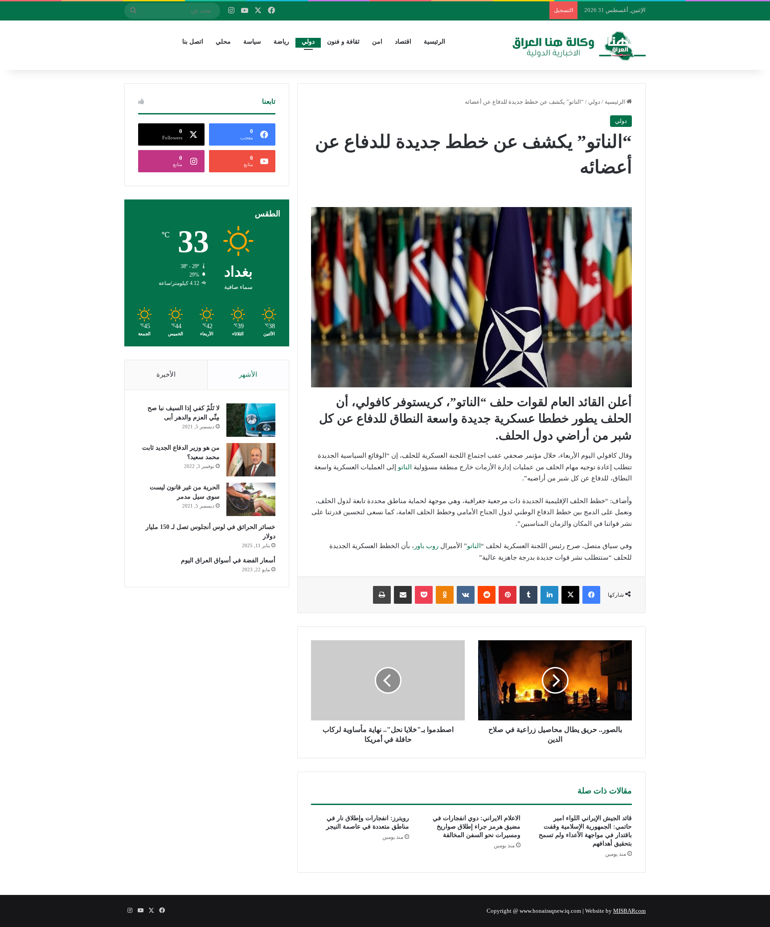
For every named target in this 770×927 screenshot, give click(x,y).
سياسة (252, 41)
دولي (308, 41)
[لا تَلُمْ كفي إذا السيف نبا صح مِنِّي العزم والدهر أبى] (250, 420)
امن (377, 41)
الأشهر (248, 374)
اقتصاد (403, 41)
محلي (223, 41)
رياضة (281, 41)
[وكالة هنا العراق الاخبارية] (579, 45)
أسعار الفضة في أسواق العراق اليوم (228, 560)
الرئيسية (434, 41)
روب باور (426, 545)
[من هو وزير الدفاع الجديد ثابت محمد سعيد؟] (250, 459)
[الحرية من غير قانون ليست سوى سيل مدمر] (250, 499)
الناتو (405, 467)
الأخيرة (166, 374)
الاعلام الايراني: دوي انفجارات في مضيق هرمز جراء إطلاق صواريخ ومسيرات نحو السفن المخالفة (476, 826)
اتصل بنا (192, 41)
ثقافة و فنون (343, 41)
